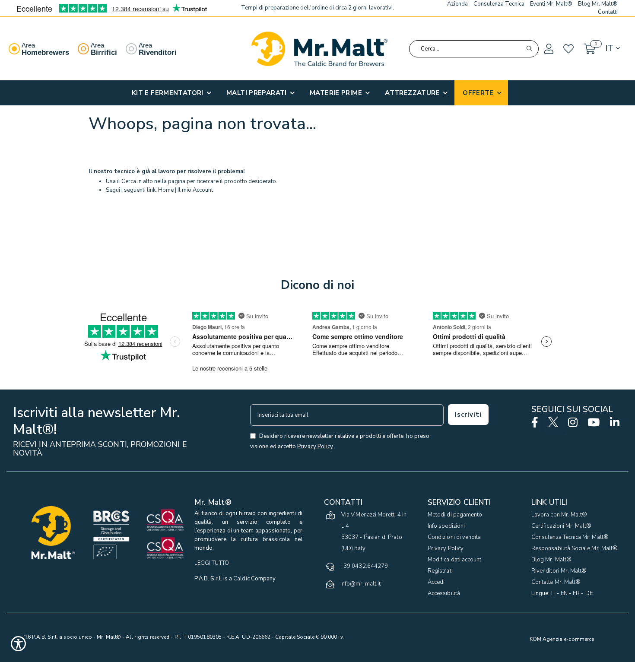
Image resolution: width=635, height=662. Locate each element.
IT (553, 593)
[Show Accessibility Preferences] (18, 643)
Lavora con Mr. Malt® (559, 515)
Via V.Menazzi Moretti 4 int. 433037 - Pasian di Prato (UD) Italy (373, 531)
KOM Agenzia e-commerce (562, 639)
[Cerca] (529, 48)
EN (564, 593)
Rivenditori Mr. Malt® (559, 571)
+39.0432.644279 (364, 566)
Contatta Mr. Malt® (556, 582)
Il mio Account (195, 190)
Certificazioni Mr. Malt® (561, 526)
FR (576, 593)
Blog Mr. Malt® (551, 560)
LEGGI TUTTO (211, 563)
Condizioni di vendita (454, 537)
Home (166, 190)
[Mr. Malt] (319, 49)
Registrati (440, 571)
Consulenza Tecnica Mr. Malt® (570, 537)
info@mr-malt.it (360, 584)
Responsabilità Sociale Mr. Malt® (574, 548)
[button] (548, 49)
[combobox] (474, 48)
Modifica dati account (454, 560)
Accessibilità (444, 593)
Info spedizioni (446, 526)
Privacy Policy (446, 548)
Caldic (241, 579)
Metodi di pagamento (455, 515)
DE (589, 593)
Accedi (436, 582)
